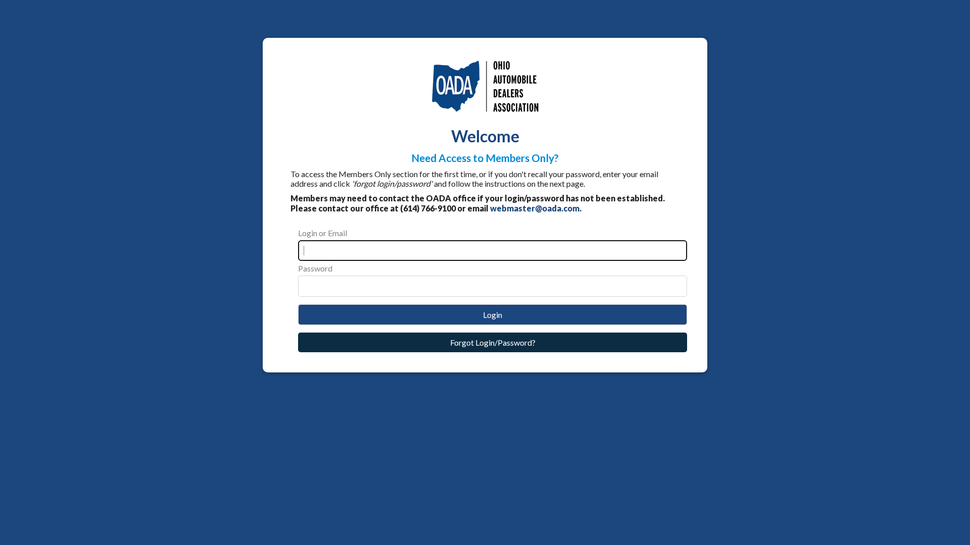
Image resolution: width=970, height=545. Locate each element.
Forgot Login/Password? (493, 342)
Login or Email (322, 233)
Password (315, 268)
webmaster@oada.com (534, 208)
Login (492, 314)
